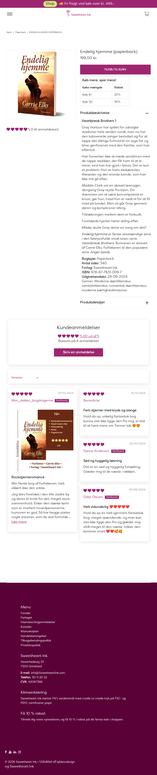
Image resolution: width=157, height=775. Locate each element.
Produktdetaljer (92, 302)
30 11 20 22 (39, 677)
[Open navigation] (9, 14)
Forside (25, 613)
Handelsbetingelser (33, 636)
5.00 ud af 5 (89, 336)
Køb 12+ (87, 102)
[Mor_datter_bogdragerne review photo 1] (42, 440)
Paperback (20, 32)
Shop (50, 4)
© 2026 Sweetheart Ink (21, 762)
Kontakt (26, 627)
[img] (21, 394)
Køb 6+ (87, 94)
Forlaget (26, 617)
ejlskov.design (66, 762)
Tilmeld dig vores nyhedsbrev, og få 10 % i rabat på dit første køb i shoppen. (72, 719)
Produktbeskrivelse (95, 113)
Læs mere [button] (19, 522)
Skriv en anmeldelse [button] (78, 352)
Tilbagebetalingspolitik (36, 640)
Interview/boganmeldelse (38, 622)
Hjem (9, 32)
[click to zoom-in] (69, 56)
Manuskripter (30, 631)
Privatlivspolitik (30, 645)
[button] (17, 129)
